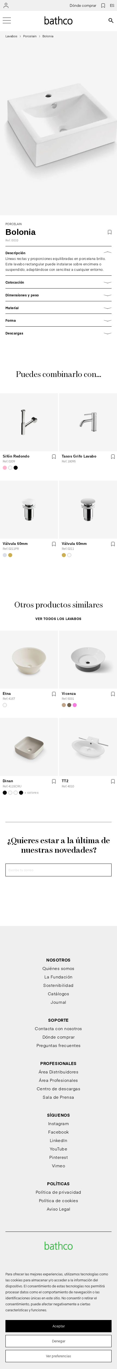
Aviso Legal (58, 1209)
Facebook (58, 1132)
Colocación (14, 282)
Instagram (58, 1123)
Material (12, 308)
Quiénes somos (58, 968)
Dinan (8, 781)
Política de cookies (58, 1200)
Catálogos (58, 993)
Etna (7, 694)
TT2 (65, 781)
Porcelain (30, 36)
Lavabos (11, 36)
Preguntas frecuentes (58, 1045)
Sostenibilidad (58, 985)
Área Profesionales (58, 1080)
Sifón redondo (16, 456)
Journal (58, 1002)
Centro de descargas (59, 1088)
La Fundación (58, 977)
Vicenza (69, 694)
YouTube (58, 1149)
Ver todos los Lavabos (58, 618)
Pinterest (58, 1157)
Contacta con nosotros (58, 1028)
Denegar (58, 1341)
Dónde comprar (83, 5)
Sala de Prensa (58, 1097)
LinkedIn (58, 1140)
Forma (10, 320)
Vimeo (58, 1165)
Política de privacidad (58, 1192)
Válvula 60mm (15, 544)
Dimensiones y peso (22, 295)
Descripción (15, 253)
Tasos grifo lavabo (79, 456)
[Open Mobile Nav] (7, 20)
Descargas (14, 333)
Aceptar (59, 1326)
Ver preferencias (58, 1356)
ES (112, 5)
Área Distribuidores (59, 1072)
